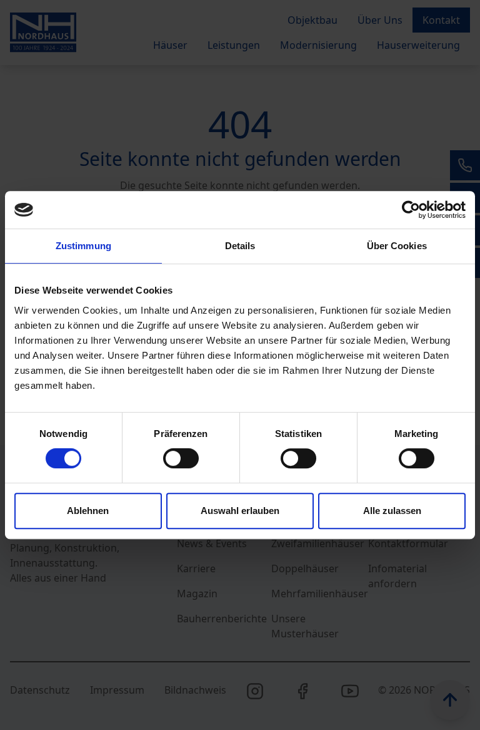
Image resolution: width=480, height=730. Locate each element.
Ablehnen (88, 510)
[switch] (181, 458)
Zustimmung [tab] (83, 245)
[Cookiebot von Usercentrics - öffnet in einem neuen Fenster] (411, 209)
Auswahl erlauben (240, 510)
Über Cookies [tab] (397, 245)
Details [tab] (240, 245)
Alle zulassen (392, 510)
